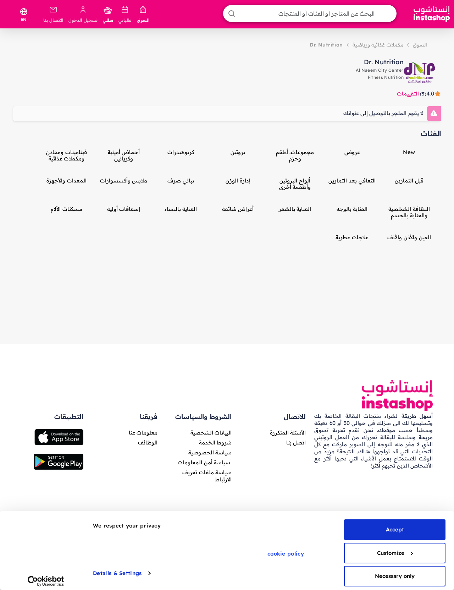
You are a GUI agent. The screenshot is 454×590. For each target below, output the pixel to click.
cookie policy (285, 553)
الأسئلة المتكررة (288, 432)
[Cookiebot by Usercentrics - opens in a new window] (46, 581)
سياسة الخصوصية (210, 452)
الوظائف (147, 442)
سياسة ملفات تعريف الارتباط (207, 476)
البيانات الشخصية (211, 432)
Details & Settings (117, 573)
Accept (395, 529)
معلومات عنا (143, 432)
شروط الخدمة (215, 442)
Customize (390, 553)
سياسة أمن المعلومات (204, 462)
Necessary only (395, 576)
